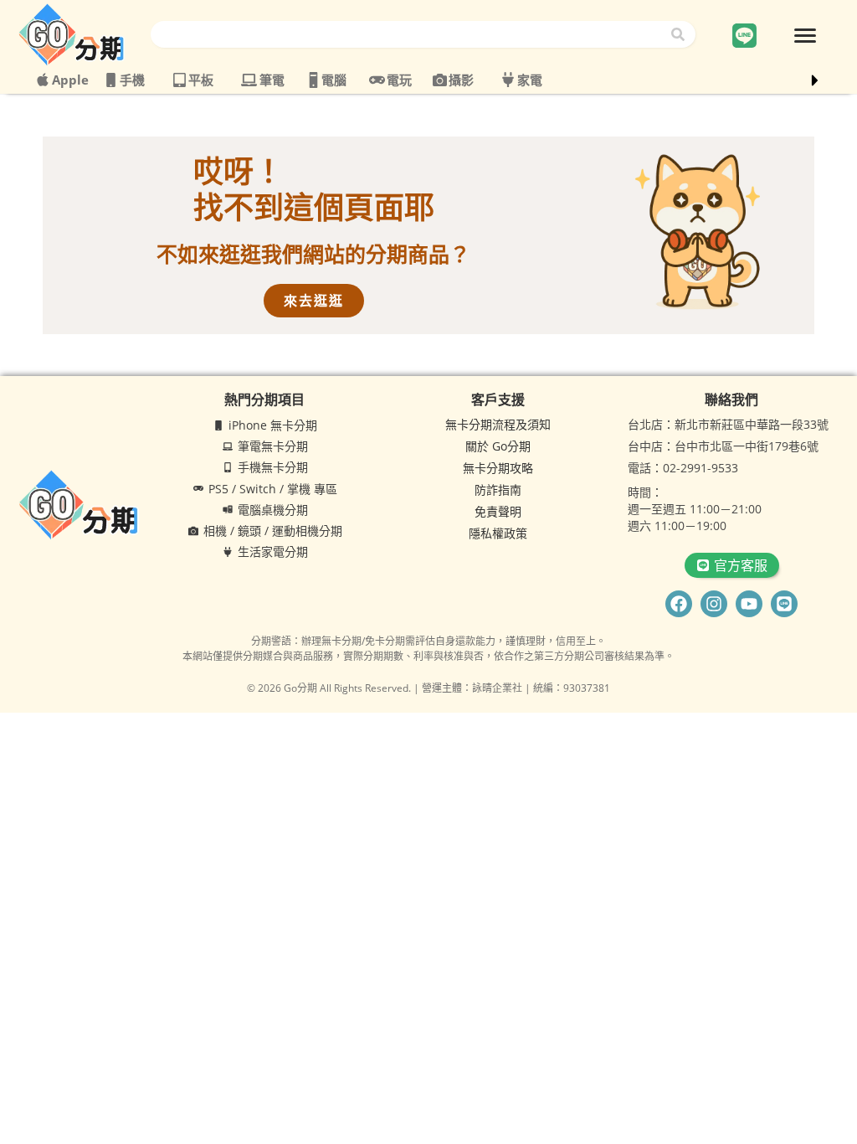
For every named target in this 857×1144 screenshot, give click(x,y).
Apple (70, 79)
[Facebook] (678, 603)
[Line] (784, 603)
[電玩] (377, 80)
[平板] (179, 80)
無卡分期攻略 (498, 468)
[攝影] (440, 80)
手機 (132, 79)
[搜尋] (681, 34)
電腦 (333, 79)
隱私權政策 (498, 533)
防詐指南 (498, 489)
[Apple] (42, 79)
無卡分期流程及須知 (498, 424)
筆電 (272, 79)
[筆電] (249, 80)
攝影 (461, 79)
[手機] (111, 80)
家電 (529, 79)
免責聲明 (498, 511)
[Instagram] (713, 603)
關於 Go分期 (498, 446)
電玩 (399, 79)
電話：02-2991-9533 (683, 468)
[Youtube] (749, 603)
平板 (200, 79)
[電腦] (313, 80)
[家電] (508, 79)
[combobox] (410, 34)
